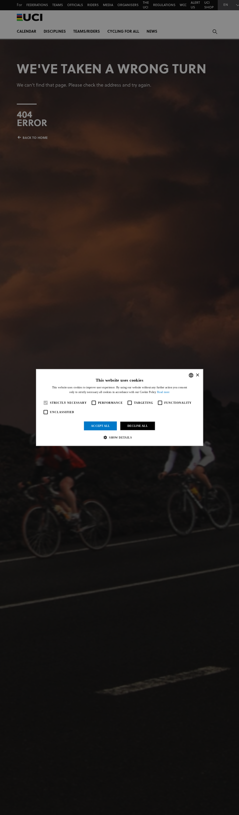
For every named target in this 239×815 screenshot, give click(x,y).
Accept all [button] (100, 426)
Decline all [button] (137, 426)
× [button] (197, 375)
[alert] (119, 407)
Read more (163, 392)
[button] (119, 437)
